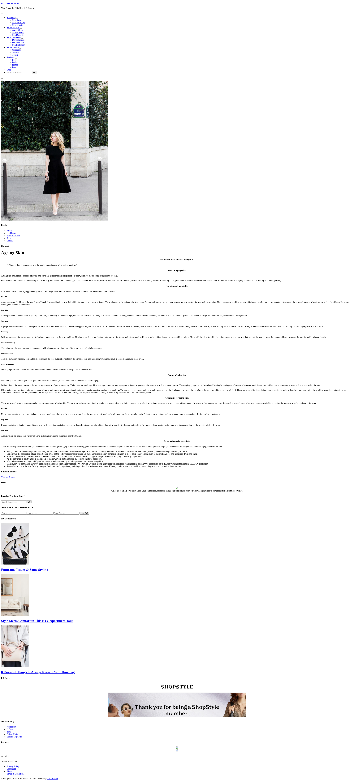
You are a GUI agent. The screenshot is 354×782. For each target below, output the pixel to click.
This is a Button (8, 477)
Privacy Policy (13, 766)
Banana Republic (14, 737)
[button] (2, 13)
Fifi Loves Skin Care (10, 3)
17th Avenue (52, 778)
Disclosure (11, 769)
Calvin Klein (12, 734)
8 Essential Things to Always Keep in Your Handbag (38, 672)
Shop (9, 238)
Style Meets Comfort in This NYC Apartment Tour (37, 621)
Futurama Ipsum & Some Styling (24, 569)
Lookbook (11, 233)
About (9, 231)
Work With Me (13, 235)
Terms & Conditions (15, 774)
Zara (9, 732)
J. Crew (10, 729)
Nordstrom (11, 727)
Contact (10, 240)
